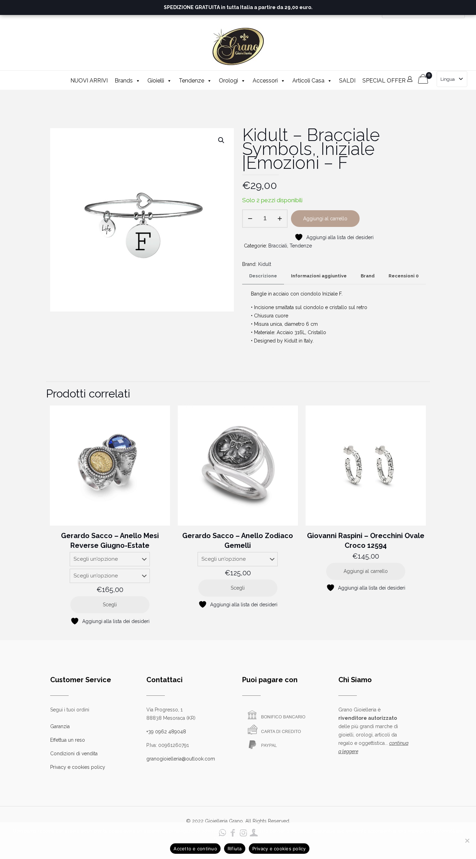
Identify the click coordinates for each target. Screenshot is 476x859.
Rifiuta (235, 848)
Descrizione (263, 275)
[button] (222, 140)
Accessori (265, 80)
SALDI (347, 80)
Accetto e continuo (195, 848)
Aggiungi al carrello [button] (366, 571)
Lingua (447, 79)
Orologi (228, 80)
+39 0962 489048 (166, 731)
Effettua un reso (67, 740)
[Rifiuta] (467, 840)
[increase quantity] (280, 218)
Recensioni (404, 275)
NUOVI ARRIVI (89, 80)
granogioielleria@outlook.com (180, 759)
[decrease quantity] (250, 218)
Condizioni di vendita (74, 753)
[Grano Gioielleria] (238, 46)
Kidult (264, 264)
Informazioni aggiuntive (319, 275)
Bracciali (277, 246)
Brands (124, 80)
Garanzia (60, 726)
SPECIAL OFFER (384, 80)
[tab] (263, 276)
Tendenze (191, 80)
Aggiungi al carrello (325, 218)
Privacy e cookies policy (77, 767)
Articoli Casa (308, 80)
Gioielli (155, 80)
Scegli (110, 604)
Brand (368, 275)
